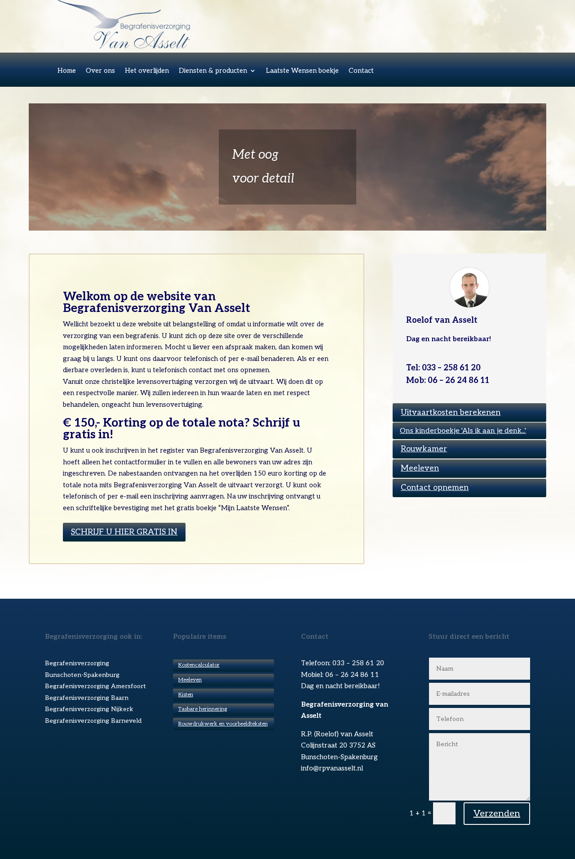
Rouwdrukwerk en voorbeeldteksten (223, 724)
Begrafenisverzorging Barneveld (93, 721)
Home (67, 71)
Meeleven (420, 468)
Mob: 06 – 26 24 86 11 (447, 380)
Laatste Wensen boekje (302, 71)
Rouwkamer (424, 449)
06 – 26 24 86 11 (352, 675)
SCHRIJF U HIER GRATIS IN (124, 532)
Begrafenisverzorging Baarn (86, 698)
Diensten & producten (213, 71)
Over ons (100, 71)
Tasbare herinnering (202, 709)
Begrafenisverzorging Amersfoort (95, 686)
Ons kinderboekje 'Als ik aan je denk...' (463, 431)
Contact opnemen (435, 487)
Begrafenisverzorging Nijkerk (89, 709)
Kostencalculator (199, 665)
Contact (361, 71)
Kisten (185, 694)
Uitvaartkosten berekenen (450, 412)
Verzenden (496, 813)
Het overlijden (147, 71)
